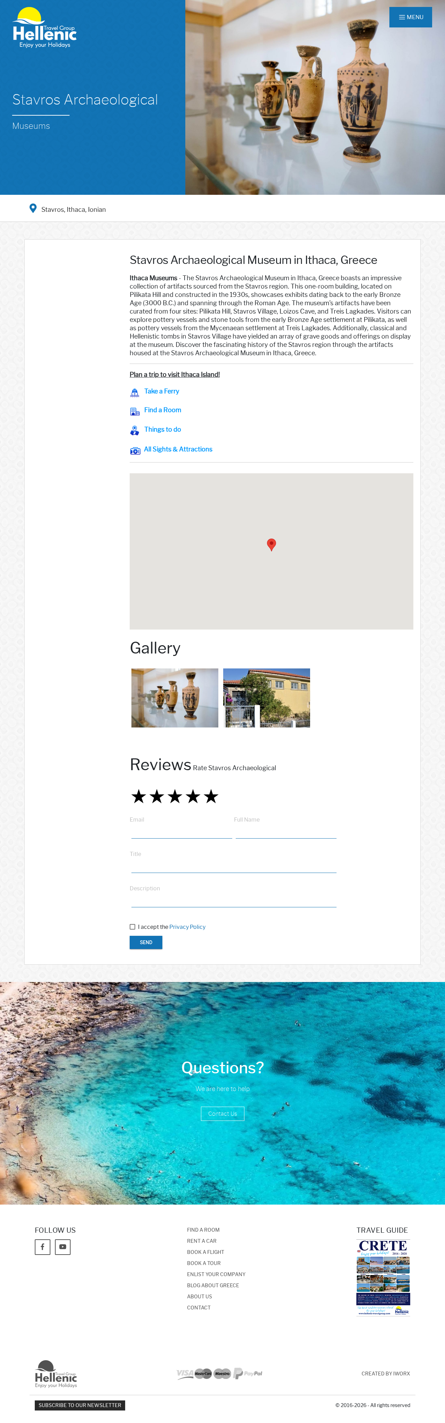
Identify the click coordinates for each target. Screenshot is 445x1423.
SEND (146, 942)
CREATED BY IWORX (386, 1374)
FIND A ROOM (203, 1230)
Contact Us (222, 1113)
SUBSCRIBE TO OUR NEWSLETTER (80, 1405)
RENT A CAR (202, 1241)
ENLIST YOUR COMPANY (216, 1275)
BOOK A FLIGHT (205, 1252)
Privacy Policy (187, 927)
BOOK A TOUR (204, 1263)
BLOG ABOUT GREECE (213, 1286)
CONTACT (199, 1308)
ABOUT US (199, 1297)
